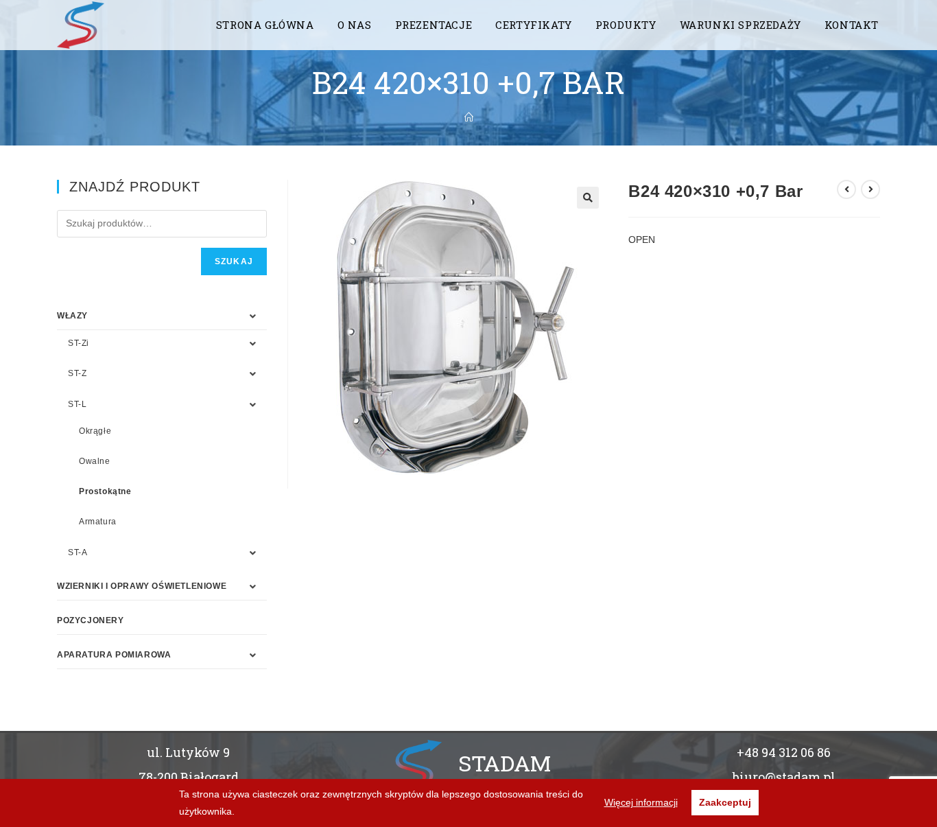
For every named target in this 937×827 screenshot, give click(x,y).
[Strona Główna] (468, 117)
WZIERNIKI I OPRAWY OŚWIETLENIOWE (141, 586)
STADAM (504, 763)
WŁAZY (72, 316)
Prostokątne (105, 491)
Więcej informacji (641, 802)
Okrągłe (95, 431)
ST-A (77, 552)
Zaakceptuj (725, 802)
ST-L (77, 404)
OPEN (641, 239)
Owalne (94, 461)
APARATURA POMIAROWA (114, 655)
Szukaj (234, 261)
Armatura (98, 521)
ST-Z (77, 373)
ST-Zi (78, 343)
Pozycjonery (90, 620)
